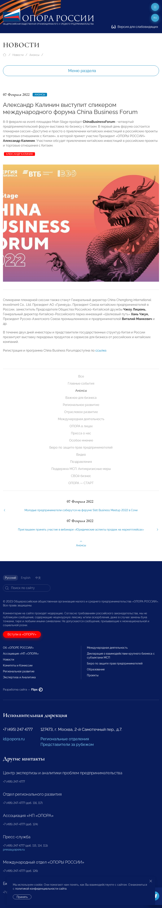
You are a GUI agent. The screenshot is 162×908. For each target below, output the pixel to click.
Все (81, 376)
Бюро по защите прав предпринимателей (81, 447)
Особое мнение (81, 440)
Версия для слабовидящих (137, 27)
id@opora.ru (14, 739)
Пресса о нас (81, 433)
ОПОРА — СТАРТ (81, 483)
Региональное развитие (81, 405)
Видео (81, 454)
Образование (96, 669)
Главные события (81, 383)
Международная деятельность (81, 419)
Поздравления (81, 462)
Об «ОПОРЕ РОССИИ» (18, 647)
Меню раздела (82, 70)
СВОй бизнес (81, 476)
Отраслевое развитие (81, 412)
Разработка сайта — (20, 689)
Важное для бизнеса (81, 398)
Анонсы (34, 54)
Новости (18, 54)
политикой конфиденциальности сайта (41, 888)
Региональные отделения (64, 739)
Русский (10, 577)
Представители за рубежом (67, 744)
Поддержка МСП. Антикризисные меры (81, 469)
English (25, 577)
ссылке (100, 350)
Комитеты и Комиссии (17, 665)
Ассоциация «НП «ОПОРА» (21, 653)
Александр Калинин (19, 154)
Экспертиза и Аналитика (19, 677)
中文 (38, 577)
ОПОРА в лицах (81, 426)
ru (155, 17)
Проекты (92, 675)
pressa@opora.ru (14, 849)
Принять (22, 897)
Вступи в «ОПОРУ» (22, 634)
